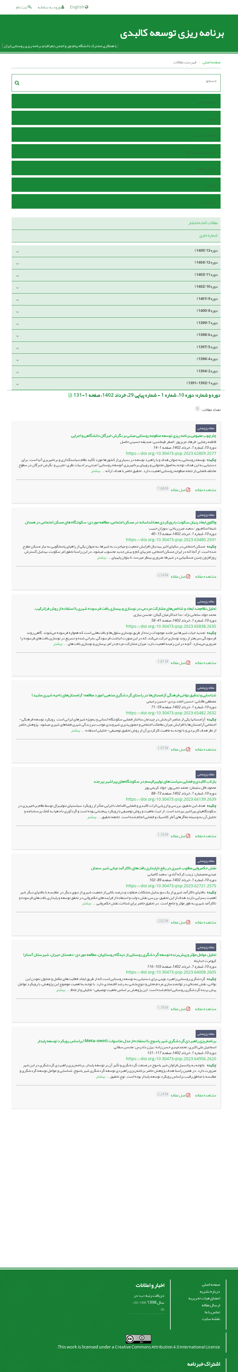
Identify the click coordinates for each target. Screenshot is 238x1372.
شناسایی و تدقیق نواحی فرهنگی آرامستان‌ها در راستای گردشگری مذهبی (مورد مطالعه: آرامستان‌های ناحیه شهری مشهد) (124, 695)
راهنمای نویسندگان (200, 152)
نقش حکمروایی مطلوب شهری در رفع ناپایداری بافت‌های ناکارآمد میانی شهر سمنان (153, 868)
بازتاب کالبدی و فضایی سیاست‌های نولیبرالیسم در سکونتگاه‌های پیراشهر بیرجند (154, 781)
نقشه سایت (211, 1319)
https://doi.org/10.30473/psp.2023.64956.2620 (171, 1059)
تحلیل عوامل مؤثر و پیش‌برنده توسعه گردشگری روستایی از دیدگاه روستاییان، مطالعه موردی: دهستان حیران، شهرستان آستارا (119, 954)
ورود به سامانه (49, 7)
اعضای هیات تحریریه (204, 1298)
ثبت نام (22, 7)
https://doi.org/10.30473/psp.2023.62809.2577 (171, 453)
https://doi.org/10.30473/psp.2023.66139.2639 (171, 799)
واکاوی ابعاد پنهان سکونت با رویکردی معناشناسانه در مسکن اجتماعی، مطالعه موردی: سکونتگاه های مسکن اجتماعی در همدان (120, 522)
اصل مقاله (172, 490)
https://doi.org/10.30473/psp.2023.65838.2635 (171, 626)
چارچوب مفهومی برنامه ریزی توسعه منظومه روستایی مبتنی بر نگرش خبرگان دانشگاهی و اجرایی (143, 435)
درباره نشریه (210, 1291)
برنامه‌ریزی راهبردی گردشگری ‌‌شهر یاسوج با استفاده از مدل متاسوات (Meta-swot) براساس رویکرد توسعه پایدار (126, 1041)
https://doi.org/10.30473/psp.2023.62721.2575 (171, 886)
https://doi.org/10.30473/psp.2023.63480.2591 (171, 540)
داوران (210, 185)
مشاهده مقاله (205, 490)
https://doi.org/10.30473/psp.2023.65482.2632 (171, 713)
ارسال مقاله (206, 169)
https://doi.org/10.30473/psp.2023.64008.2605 (171, 972)
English (77, 7)
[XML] (70, 395)
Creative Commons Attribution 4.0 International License (167, 1347)
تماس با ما (207, 202)
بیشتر (95, 471)
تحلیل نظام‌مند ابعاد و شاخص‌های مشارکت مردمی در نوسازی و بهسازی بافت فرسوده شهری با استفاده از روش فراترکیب (125, 608)
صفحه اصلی (212, 62)
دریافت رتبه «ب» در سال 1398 (149, 1298)
